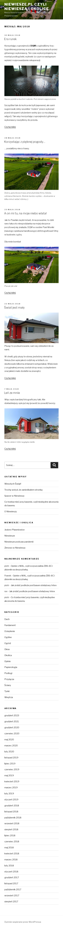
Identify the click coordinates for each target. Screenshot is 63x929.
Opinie (7, 661)
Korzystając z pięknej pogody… (24, 142)
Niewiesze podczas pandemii (18, 541)
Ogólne (8, 637)
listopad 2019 (11, 757)
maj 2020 (9, 739)
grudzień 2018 (11, 805)
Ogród (7, 643)
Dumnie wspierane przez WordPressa (22, 922)
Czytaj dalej (10, 127)
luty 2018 (9, 865)
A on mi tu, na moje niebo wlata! (25, 213)
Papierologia (10, 667)
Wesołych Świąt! (12, 483)
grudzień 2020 (11, 727)
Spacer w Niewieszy (14, 496)
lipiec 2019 (9, 763)
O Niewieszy (10, 511)
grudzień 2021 (11, 721)
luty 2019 (9, 793)
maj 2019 (9, 775)
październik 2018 (12, 817)
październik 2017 (12, 889)
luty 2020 (9, 751)
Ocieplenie (9, 631)
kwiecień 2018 (11, 853)
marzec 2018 (11, 859)
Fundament (10, 625)
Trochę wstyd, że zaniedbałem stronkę (23, 489)
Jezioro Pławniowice (14, 529)
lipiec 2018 (9, 835)
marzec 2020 (11, 745)
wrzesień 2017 (11, 895)
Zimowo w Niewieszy (14, 547)
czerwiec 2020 (11, 733)
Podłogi (8, 673)
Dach (7, 619)
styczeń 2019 (11, 799)
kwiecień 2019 (11, 781)
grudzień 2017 (11, 877)
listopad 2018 (11, 811)
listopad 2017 (11, 883)
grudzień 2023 (11, 715)
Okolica (8, 655)
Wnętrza (8, 697)
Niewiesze (9, 535)
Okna (7, 649)
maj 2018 (9, 847)
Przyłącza (9, 679)
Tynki (7, 691)
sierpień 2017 (11, 901)
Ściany (7, 685)
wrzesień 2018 (11, 823)
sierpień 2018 (11, 829)
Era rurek (10, 39)
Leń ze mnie (12, 393)
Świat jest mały (14, 307)
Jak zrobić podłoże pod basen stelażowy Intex (34, 585)
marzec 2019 (11, 787)
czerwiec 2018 (11, 841)
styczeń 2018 (11, 871)
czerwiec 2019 (11, 769)
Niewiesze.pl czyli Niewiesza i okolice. (27, 6)
